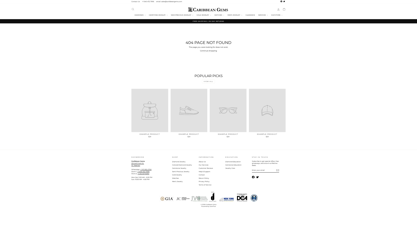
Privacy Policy (204, 181)
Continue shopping (208, 51)
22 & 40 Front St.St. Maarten (137, 164)
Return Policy (204, 178)
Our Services (203, 165)
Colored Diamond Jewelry (182, 165)
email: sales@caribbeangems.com (169, 1)
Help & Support (204, 171)
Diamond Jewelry (178, 162)
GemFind (213, 206)
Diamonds (139, 15)
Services (262, 15)
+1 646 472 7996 (148, 1)
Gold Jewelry (203, 15)
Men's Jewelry (234, 15)
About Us (202, 162)
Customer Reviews (206, 168)
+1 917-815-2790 (145, 169)
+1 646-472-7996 (143, 171)
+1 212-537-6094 (143, 174)
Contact (202, 175)
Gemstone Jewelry (157, 15)
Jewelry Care (230, 168)
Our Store (276, 15)
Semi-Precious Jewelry (181, 15)
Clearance (250, 15)
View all (208, 81)
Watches (218, 15)
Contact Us (135, 1)
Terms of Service (205, 185)
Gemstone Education (233, 165)
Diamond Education (233, 162)
